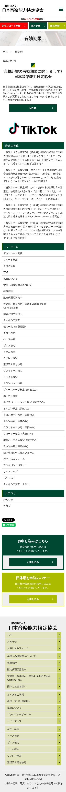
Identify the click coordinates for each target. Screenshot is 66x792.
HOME (5, 51)
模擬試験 (8, 291)
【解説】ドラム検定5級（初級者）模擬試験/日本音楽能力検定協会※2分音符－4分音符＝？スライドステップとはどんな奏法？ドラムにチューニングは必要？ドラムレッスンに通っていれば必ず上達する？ (33, 158)
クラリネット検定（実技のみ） (20, 427)
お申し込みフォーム (14, 458)
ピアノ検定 (9, 345)
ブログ (6, 506)
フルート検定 (10, 259)
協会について (10, 278)
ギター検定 (9, 332)
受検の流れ (9, 266)
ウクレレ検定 (10, 358)
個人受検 (35, 25)
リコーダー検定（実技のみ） (18, 433)
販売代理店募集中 (12, 297)
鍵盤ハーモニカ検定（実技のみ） (21, 439)
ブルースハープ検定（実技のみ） (21, 389)
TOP (5, 272)
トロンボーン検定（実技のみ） (20, 414)
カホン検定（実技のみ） (16, 446)
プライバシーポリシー (15, 465)
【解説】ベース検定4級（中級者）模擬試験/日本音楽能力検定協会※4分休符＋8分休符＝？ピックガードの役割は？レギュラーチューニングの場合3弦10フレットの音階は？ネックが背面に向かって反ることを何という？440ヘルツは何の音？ (33, 230)
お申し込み (33, 562)
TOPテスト (9, 477)
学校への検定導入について (17, 284)
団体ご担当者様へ (12, 313)
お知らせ (8, 499)
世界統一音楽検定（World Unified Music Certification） (25, 305)
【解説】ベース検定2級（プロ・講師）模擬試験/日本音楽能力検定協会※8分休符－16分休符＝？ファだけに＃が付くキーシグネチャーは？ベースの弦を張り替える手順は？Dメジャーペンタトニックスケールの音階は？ (33, 193)
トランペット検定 (12, 383)
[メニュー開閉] (61, 9)
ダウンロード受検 (11, 25)
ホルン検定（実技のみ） (16, 421)
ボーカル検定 (10, 395)
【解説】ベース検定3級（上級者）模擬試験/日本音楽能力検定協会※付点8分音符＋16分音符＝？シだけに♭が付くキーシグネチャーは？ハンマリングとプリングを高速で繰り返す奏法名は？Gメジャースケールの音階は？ (33, 211)
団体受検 (55, 25)
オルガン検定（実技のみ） (17, 408)
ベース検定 (9, 339)
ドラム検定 (9, 351)
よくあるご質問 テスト (16, 484)
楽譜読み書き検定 (12, 364)
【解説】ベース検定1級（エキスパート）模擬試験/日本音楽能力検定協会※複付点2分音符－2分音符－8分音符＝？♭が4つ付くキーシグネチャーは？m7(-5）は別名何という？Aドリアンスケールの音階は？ (32, 175)
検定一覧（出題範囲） (15, 326)
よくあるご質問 (11, 320)
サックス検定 (10, 376)
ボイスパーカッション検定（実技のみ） (24, 402)
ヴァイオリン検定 (12, 370)
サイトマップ (10, 471)
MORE (33, 108)
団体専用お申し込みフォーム (18, 452)
